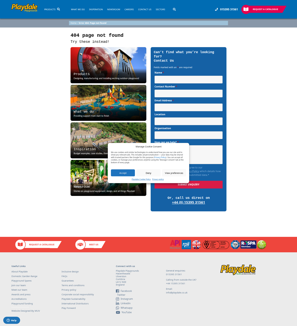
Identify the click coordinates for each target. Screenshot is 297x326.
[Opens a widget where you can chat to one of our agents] (11, 320)
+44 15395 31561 (175, 283)
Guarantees (68, 280)
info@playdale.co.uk (176, 292)
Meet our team (19, 289)
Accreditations (19, 298)
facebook (126, 291)
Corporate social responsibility (78, 294)
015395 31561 (228, 9)
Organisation (163, 128)
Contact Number (166, 86)
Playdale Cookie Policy (141, 179)
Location (160, 114)
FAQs (64, 276)
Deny (148, 172)
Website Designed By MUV (25, 310)
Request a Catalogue (265, 9)
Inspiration (96, 9)
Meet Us (93, 244)
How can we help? (167, 142)
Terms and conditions (73, 285)
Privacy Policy (160, 157)
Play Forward (69, 307)
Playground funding (22, 303)
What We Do (78, 9)
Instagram (127, 299)
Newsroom (113, 9)
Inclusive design (70, 271)
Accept (123, 172)
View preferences (174, 172)
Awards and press (20, 294)
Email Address (164, 100)
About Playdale (19, 271)
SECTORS (160, 9)
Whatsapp (127, 307)
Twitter (120, 295)
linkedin (126, 303)
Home (74, 23)
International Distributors (75, 303)
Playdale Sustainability (73, 298)
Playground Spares (21, 280)
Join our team (18, 285)
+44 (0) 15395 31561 (188, 202)
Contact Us (144, 9)
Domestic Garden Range (24, 276)
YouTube (127, 312)
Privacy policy (158, 179)
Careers (129, 9)
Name (159, 72)
